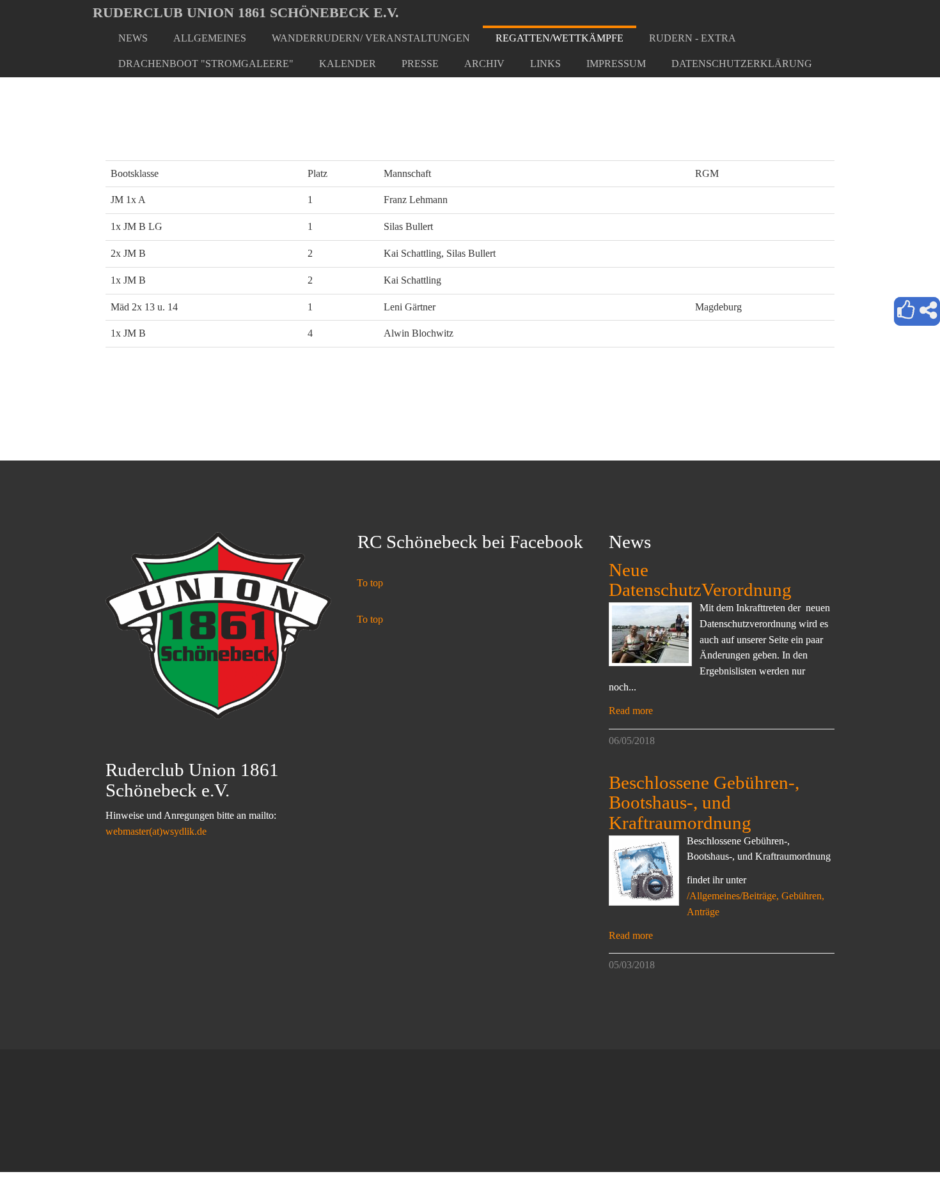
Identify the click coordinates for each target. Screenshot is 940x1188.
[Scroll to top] (899, 1147)
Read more (631, 710)
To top (370, 582)
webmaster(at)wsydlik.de (156, 831)
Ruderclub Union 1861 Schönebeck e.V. (246, 12)
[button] (210, 38)
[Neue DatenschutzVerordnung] (650, 634)
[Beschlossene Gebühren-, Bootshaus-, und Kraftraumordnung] (644, 870)
